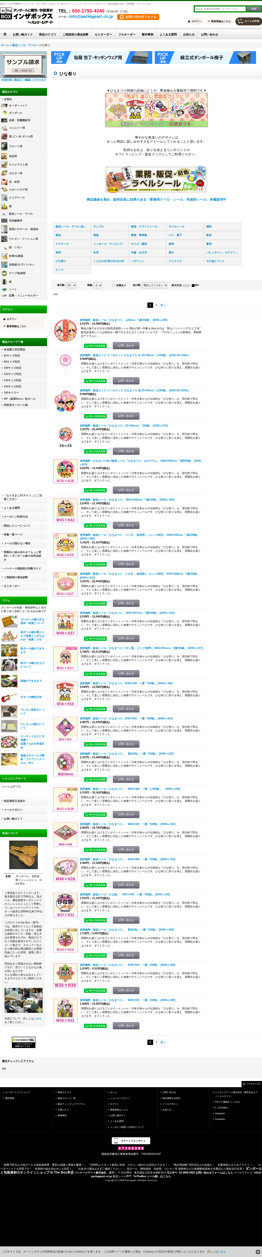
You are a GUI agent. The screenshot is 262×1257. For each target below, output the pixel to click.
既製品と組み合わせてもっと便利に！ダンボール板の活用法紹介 (22, 556)
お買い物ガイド (13, 818)
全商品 (8, 99)
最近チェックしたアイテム (71, 1104)
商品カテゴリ (64, 1092)
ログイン (196, 21)
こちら (38, 1018)
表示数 (61, 285)
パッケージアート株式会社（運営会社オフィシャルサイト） (236, 1094)
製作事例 (9, 1098)
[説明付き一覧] (196, 285)
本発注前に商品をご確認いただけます (23, 79)
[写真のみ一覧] (187, 285)
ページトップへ (254, 1084)
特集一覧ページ (13, 534)
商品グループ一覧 (67, 1098)
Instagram (220, 1113)
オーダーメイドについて (17, 1092)
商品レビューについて (17, 525)
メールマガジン (13, 809)
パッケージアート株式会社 (90, 1172)
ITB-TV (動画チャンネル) (227, 1102)
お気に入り (63, 1109)
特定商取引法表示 (14, 800)
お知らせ (167, 1109)
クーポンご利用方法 (16, 516)
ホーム (113, 1092)
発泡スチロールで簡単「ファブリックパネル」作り (32, 759)
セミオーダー (12, 586)
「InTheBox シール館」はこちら (151, 1176)
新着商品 (62, 1115)
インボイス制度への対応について (127, 1127)
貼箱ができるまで (31, 680)
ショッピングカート (120, 1098)
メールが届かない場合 (17, 543)
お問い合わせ (169, 1092)
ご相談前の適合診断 (16, 577)
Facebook (220, 1119)
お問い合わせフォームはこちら (214, 1172)
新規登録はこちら (221, 21)
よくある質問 (12, 507)
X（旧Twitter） (222, 1107)
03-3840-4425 (187, 1172)
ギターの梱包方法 (31, 696)
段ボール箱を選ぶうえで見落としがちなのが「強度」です (32, 636)
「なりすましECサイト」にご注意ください (23, 497)
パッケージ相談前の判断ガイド (22, 568)
